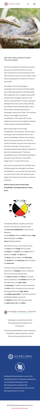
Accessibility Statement (20, 408)
